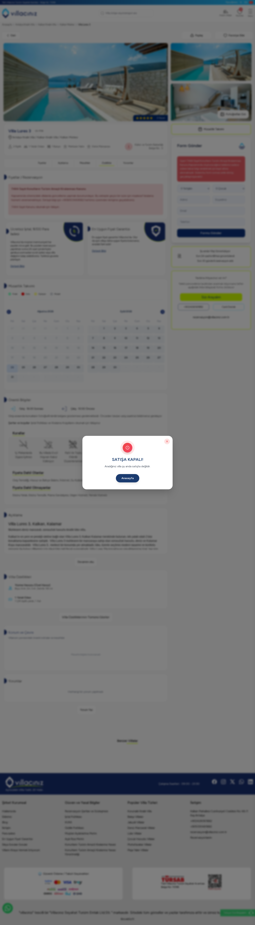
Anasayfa (127, 478)
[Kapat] (167, 441)
